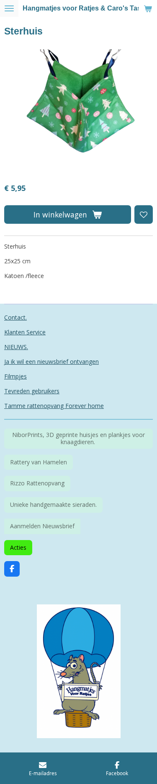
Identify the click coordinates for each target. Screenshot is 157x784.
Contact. (15, 317)
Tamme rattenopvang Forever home (54, 406)
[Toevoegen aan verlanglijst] (143, 214)
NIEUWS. (16, 347)
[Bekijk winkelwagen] (148, 8)
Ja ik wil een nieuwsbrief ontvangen (51, 362)
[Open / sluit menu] (9, 8)
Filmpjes (15, 376)
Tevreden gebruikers (31, 391)
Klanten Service (25, 332)
